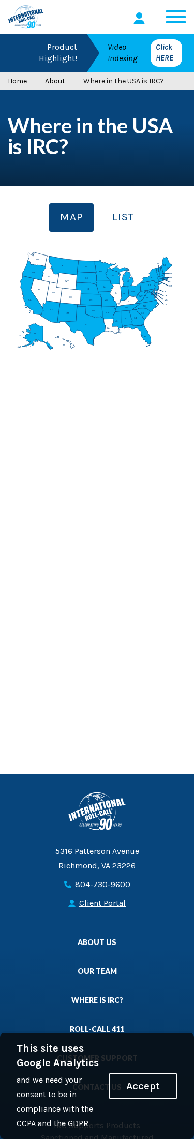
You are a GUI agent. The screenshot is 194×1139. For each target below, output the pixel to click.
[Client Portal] (141, 18)
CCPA (26, 1123)
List (123, 217)
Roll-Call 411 (97, 1029)
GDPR (78, 1123)
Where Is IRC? (97, 1000)
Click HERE (164, 52)
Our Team (97, 971)
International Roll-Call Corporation (26, 17)
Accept (143, 1086)
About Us (97, 942)
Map (71, 217)
